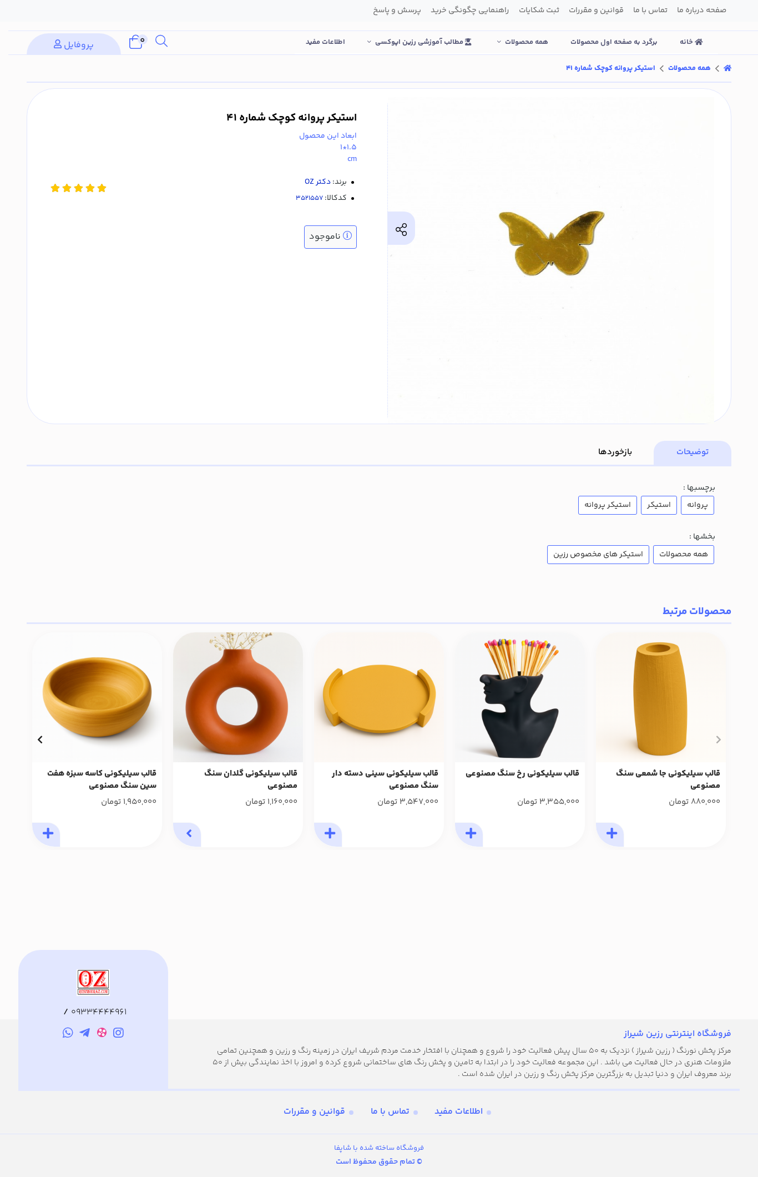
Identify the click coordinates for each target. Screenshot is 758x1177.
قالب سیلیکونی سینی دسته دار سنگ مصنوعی (385, 780)
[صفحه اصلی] (727, 68)
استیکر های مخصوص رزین (598, 555)
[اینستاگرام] (119, 1034)
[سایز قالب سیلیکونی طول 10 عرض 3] (238, 697)
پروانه (697, 505)
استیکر (659, 505)
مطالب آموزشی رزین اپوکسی (420, 42)
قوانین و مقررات (314, 1112)
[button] (718, 739)
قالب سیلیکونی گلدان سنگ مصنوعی (250, 780)
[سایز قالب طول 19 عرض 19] (97, 697)
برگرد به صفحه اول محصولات (614, 42)
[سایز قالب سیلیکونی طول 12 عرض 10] (520, 697)
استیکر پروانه (607, 505)
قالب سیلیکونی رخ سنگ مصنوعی (522, 774)
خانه (687, 42)
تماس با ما (390, 1112)
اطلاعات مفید (325, 42)
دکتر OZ (318, 182)
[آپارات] (101, 1035)
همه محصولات (526, 42)
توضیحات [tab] (692, 452)
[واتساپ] (67, 1034)
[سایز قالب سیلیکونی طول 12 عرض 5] (661, 697)
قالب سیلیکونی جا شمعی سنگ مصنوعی (668, 780)
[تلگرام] (84, 1034)
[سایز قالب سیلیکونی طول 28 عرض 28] (379, 697)
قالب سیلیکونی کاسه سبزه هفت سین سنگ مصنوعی (101, 780)
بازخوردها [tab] (615, 452)
